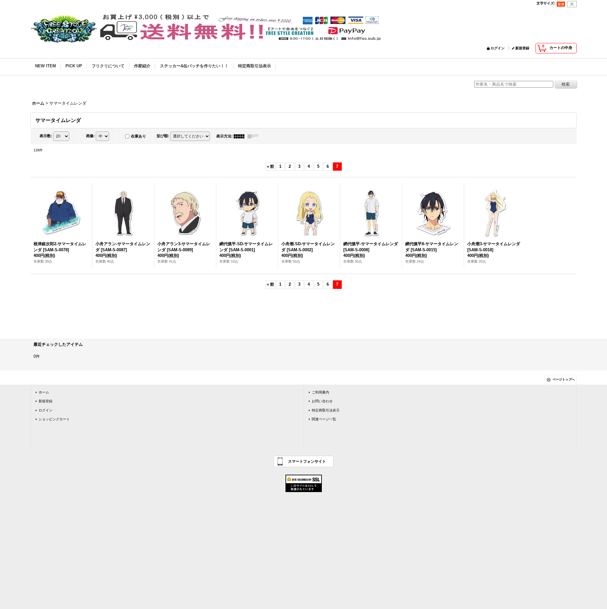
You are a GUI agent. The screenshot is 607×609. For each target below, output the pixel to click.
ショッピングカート (54, 419)
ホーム (44, 392)
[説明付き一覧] (254, 136)
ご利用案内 (320, 392)
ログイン (498, 48)
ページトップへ (564, 379)
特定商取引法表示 (326, 410)
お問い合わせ (322, 401)
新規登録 (522, 48)
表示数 (46, 136)
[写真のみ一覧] (241, 136)
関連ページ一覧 (324, 419)
